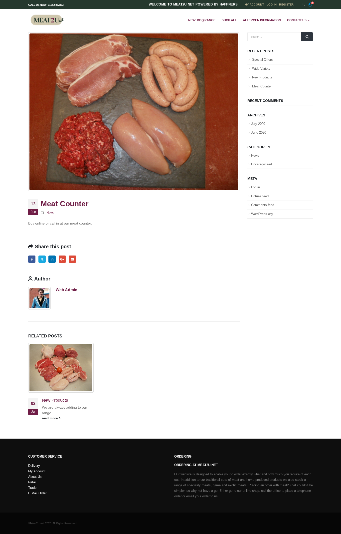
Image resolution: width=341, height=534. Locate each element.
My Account (36, 471)
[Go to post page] (61, 368)
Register (286, 4)
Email (72, 259)
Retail (32, 482)
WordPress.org (262, 214)
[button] (303, 4)
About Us (35, 477)
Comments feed (262, 205)
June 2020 (258, 132)
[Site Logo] (47, 20)
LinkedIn (52, 259)
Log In (272, 4)
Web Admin (66, 289)
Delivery (34, 466)
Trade (32, 488)
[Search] (307, 36)
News (50, 213)
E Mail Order (37, 493)
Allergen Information (262, 20)
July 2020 (258, 124)
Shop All (229, 20)
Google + (62, 259)
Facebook (31, 259)
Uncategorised (261, 164)
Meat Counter (262, 86)
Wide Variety (261, 68)
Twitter (42, 259)
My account (254, 4)
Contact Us (297, 20)
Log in (255, 187)
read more (50, 418)
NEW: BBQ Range (201, 20)
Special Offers (262, 59)
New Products (55, 400)
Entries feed (260, 196)
